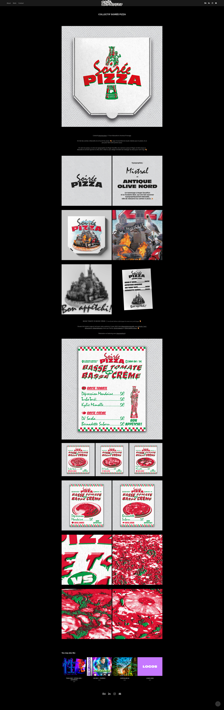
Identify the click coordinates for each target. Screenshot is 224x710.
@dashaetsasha (97, 328)
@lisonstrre (88, 328)
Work (14, 3)
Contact (21, 3)
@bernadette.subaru (131, 328)
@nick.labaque (118, 328)
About (9, 3)
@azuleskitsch (120, 333)
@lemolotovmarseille (127, 326)
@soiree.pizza (102, 135)
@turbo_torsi (142, 326)
